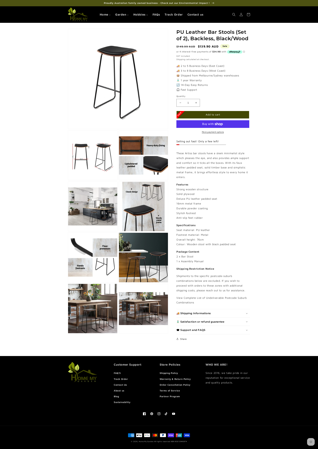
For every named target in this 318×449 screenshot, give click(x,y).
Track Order (121, 379)
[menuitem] (105, 14)
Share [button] (183, 338)
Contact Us (120, 384)
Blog (116, 396)
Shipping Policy (169, 373)
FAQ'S (117, 373)
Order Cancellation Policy (175, 384)
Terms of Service (170, 390)
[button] (234, 14)
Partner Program (170, 396)
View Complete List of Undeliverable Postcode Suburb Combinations (211, 300)
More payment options (213, 132)
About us (119, 390)
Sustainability (122, 402)
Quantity (180, 96)
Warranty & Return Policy (175, 379)
